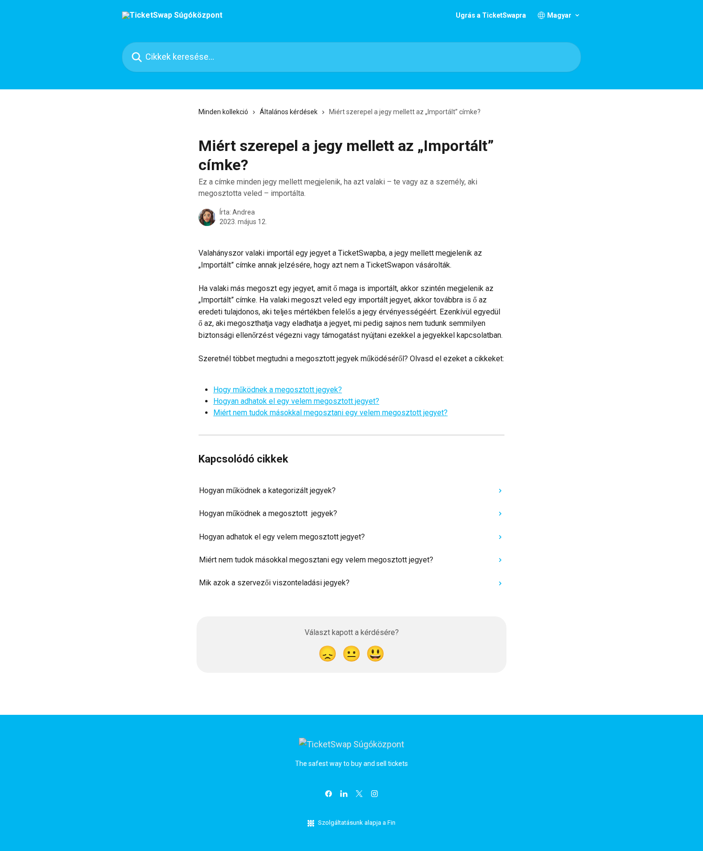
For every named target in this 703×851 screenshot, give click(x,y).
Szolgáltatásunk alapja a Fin (356, 822)
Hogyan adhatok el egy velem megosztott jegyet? (296, 401)
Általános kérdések (289, 112)
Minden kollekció (223, 112)
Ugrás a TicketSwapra (491, 15)
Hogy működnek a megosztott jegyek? (277, 389)
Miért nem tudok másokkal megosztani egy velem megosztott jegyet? (330, 412)
